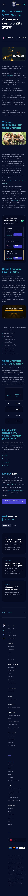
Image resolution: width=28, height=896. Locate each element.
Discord (10, 821)
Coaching (10, 656)
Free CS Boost (12, 635)
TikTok (9, 811)
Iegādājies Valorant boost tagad (12, 501)
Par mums (11, 765)
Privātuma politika (13, 797)
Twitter (6, 455)
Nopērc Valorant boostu (9, 485)
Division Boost (12, 667)
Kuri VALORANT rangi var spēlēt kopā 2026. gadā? (14, 564)
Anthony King (9, 37)
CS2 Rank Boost (12, 629)
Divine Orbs (11, 742)
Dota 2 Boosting (12, 699)
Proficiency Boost (12, 724)
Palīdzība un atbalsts (13, 781)
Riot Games (10, 75)
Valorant (9, 612)
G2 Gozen (15, 200)
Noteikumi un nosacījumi (14, 789)
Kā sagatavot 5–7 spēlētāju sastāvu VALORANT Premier (11, 588)
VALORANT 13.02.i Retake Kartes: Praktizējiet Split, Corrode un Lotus (13, 541)
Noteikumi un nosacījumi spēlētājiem (14, 793)
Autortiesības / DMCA (14, 800)
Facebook (7, 459)
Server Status (11, 638)
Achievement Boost (13, 728)
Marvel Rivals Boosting (14, 715)
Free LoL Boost (12, 683)
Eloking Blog (6, 525)
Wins (9, 652)
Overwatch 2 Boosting (14, 707)
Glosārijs (10, 771)
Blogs (3, 612)
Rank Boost (11, 646)
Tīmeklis (6, 466)
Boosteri (10, 777)
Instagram (7, 462)
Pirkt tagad (18, 234)
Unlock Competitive (13, 721)
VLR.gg (14, 525)
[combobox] (17, 840)
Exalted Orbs (11, 745)
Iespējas (10, 774)
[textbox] (17, 840)
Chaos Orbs (11, 739)
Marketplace (11, 736)
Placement (11, 632)
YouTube (10, 808)
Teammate (11, 659)
